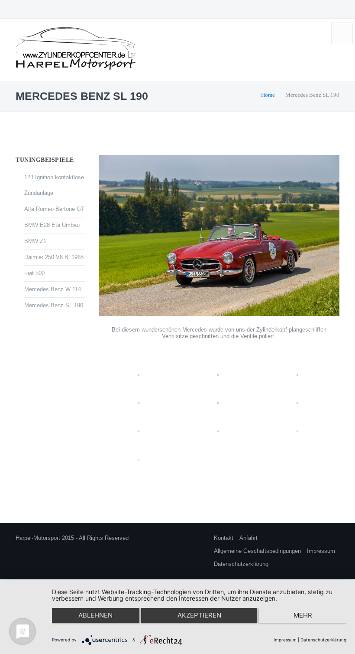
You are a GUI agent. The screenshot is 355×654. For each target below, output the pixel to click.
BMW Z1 (35, 241)
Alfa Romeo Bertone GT (54, 209)
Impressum (321, 551)
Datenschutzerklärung (241, 564)
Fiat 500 (34, 273)
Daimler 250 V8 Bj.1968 (54, 257)
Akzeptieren (199, 615)
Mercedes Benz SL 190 (53, 305)
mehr (303, 615)
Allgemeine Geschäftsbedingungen (257, 551)
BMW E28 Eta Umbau (52, 225)
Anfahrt (248, 538)
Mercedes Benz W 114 (52, 289)
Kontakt (223, 538)
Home (268, 95)
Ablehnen (95, 615)
